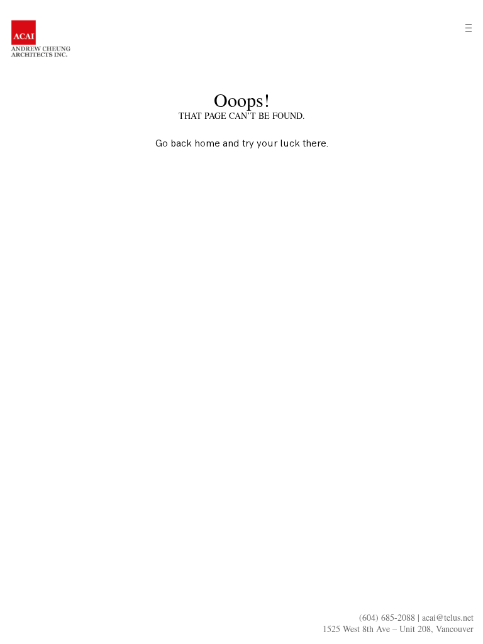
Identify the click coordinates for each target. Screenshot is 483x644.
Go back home (187, 144)
